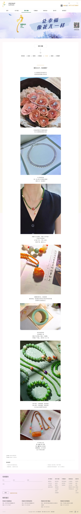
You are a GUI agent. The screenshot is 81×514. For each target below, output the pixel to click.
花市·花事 (73, 36)
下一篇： (11, 457)
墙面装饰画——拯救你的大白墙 (12, 466)
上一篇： (11, 455)
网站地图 (52, 511)
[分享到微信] (75, 512)
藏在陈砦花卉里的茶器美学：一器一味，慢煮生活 (56, 466)
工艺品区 (76, 36)
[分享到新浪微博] (77, 512)
